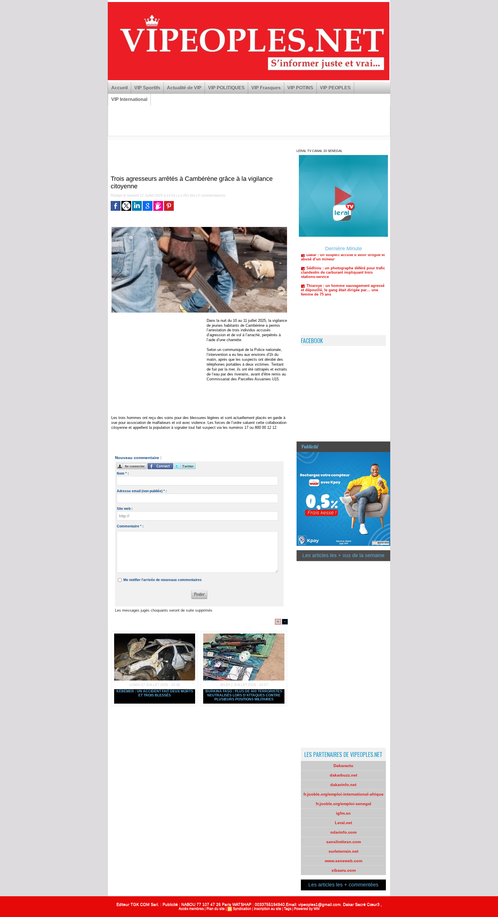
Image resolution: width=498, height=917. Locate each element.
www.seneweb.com (343, 860)
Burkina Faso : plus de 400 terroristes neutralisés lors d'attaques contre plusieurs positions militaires (243, 695)
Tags (287, 909)
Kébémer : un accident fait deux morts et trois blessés (154, 693)
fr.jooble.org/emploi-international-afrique (343, 794)
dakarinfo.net (343, 784)
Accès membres (191, 909)
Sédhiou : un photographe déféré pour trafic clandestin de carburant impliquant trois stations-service (343, 257)
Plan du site (215, 909)
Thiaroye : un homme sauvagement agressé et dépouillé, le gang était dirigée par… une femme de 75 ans (342, 275)
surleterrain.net (344, 851)
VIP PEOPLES (335, 87)
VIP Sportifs (147, 87)
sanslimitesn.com (343, 841)
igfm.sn (343, 813)
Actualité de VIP (184, 87)
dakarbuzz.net (343, 775)
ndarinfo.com (343, 832)
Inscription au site (267, 909)
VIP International (129, 99)
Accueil (119, 87)
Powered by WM (307, 909)
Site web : (125, 509)
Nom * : (123, 473)
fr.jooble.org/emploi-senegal (343, 803)
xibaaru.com (343, 870)
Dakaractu (343, 765)
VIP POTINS (300, 87)
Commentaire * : (130, 526)
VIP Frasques (266, 87)
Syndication (242, 909)
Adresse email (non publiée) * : (142, 491)
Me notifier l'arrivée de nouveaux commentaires (162, 580)
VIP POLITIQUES (226, 87)
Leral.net (343, 822)
